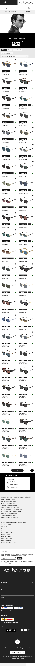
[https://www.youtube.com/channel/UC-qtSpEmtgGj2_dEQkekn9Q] (29, 630)
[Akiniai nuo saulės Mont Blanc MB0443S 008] (8, 251)
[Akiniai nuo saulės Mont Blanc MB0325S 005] (8, 302)
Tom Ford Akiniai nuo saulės (9, 505)
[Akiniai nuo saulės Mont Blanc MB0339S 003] (8, 336)
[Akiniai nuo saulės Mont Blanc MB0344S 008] (26, 98)
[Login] (17, 8)
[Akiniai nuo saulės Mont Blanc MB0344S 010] (26, 234)
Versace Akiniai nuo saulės (8, 515)
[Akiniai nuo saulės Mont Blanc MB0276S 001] (26, 302)
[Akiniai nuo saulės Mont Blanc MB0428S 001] (26, 353)
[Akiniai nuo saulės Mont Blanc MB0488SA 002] (8, 404)
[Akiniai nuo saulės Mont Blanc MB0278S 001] (8, 285)
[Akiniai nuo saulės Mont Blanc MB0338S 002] (26, 81)
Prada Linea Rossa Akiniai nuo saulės (11, 509)
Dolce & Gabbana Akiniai (8, 532)
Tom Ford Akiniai (6, 525)
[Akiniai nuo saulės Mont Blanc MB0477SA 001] (26, 285)
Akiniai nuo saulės (10, 11)
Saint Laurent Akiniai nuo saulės (10, 507)
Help (2, 597)
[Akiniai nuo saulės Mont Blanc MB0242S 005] (8, 81)
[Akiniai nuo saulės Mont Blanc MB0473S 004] (8, 455)
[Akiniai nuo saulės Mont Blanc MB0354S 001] (26, 370)
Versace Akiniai (5, 534)
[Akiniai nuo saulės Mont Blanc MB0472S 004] (8, 421)
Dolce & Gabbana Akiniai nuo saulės (11, 511)
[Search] (6, 8)
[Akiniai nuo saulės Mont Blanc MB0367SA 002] (26, 115)
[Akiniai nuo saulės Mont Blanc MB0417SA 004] (8, 149)
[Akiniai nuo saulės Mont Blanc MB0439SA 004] (8, 438)
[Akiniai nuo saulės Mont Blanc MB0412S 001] (26, 336)
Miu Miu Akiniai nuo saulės (8, 501)
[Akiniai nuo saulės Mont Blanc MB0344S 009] (8, 200)
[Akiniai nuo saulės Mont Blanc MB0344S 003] (26, 64)
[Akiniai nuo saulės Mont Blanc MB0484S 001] (26, 149)
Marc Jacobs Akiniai (6, 538)
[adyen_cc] (2, 608)
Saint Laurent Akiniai (7, 536)
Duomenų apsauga (26, 656)
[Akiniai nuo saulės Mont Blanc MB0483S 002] (8, 115)
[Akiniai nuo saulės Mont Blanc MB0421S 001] (26, 421)
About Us (4, 582)
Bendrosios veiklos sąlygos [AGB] (12, 656)
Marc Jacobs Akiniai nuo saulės (9, 517)
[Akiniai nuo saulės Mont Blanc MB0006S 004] (8, 64)
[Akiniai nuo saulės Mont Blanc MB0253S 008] (8, 370)
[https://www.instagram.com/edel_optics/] (25, 630)
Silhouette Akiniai (6, 540)
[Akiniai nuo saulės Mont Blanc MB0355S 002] (26, 166)
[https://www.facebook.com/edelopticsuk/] (22, 630)
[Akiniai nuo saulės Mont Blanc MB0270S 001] (8, 268)
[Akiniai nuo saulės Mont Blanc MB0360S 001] (8, 98)
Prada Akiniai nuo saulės (8, 499)
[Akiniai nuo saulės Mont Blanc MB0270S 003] (8, 319)
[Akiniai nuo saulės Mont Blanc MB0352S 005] (26, 251)
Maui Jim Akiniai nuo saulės (9, 513)
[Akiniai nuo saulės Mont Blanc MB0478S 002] (26, 438)
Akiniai (28, 11)
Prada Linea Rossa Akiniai (8, 542)
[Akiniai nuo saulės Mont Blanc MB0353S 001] (8, 217)
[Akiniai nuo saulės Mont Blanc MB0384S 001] (8, 387)
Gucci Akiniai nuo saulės (8, 503)
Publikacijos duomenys (17, 658)
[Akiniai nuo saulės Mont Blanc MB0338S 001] (26, 387)
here (10, 563)
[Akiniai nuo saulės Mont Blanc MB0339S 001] (26, 132)
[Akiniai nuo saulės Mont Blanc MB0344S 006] (8, 234)
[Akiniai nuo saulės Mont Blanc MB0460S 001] (26, 404)
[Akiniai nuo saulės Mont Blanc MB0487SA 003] (26, 183)
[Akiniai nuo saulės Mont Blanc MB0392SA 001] (26, 200)
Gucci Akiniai (5, 530)
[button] (9, 2)
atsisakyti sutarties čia (17, 653)
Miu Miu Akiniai (5, 526)
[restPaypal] (10, 608)
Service (3, 590)
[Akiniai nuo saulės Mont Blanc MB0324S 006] (26, 217)
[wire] (20, 608)
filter (4, 50)
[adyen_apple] (15, 608)
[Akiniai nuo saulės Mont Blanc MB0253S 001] (26, 268)
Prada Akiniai (5, 528)
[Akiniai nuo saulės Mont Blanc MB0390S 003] (8, 132)
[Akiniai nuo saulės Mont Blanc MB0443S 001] (8, 166)
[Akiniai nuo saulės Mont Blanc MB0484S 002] (26, 319)
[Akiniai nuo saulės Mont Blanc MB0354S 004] (8, 353)
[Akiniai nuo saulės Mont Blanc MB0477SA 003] (26, 455)
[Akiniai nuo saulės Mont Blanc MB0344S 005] (8, 183)
